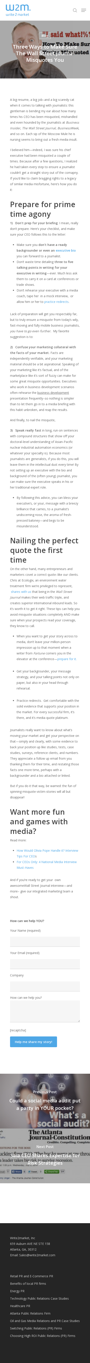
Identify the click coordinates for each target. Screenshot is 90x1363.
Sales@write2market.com (37, 1255)
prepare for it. (67, 659)
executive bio (66, 250)
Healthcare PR (20, 1306)
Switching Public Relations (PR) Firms (36, 1328)
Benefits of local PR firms (28, 1283)
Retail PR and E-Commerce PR (31, 1276)
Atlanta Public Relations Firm (30, 1313)
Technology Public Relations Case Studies (39, 1298)
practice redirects (56, 302)
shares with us (21, 592)
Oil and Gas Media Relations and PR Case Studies (45, 1321)
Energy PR (17, 1291)
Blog (45, 36)
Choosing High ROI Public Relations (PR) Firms (42, 1336)
